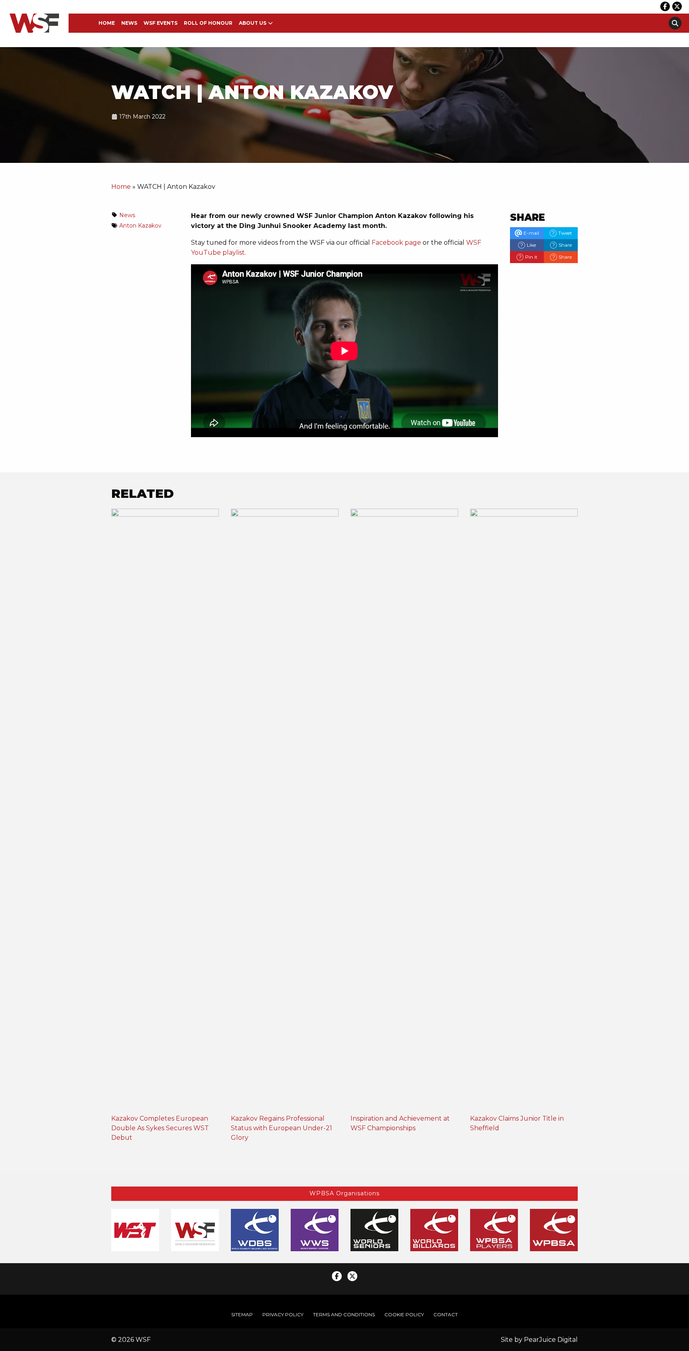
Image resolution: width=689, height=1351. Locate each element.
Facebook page (396, 242)
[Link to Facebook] (665, 6)
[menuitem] (106, 23)
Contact (445, 1314)
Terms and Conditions (344, 1314)
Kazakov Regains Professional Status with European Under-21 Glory (281, 1128)
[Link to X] (677, 6)
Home (106, 23)
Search (675, 23)
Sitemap (242, 1314)
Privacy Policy (282, 1314)
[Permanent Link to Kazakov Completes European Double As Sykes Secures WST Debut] (165, 810)
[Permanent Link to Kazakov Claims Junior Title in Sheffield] (524, 810)
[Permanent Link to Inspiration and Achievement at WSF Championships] (404, 810)
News (129, 23)
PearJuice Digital (551, 1339)
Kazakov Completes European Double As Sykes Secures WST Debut (160, 1128)
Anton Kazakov (140, 225)
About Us (252, 23)
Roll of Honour (208, 23)
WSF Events (160, 23)
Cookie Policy (404, 1314)
